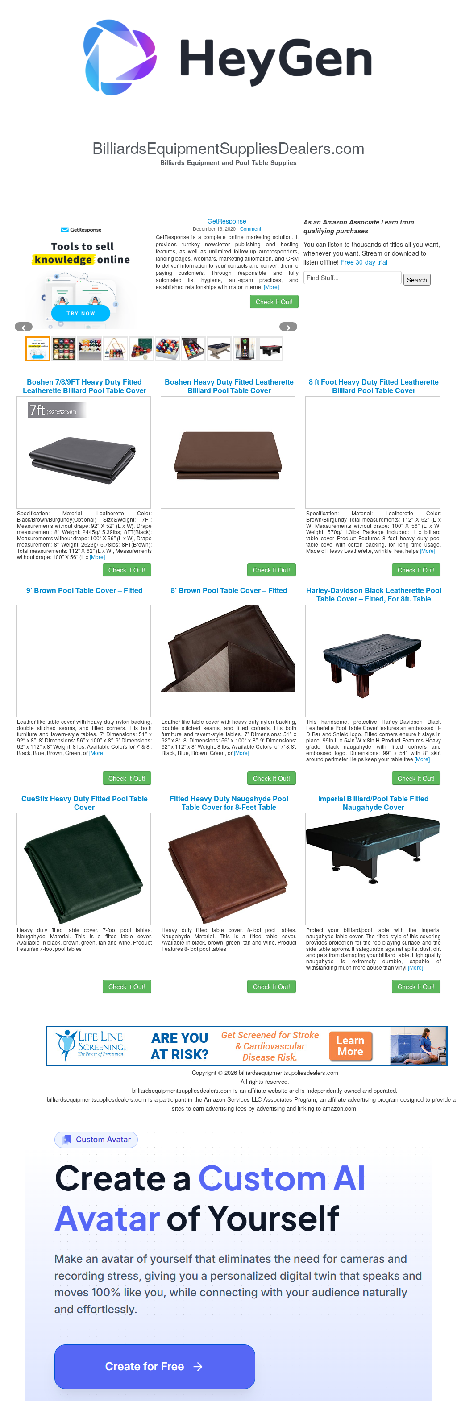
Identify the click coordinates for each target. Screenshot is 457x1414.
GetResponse (227, 220)
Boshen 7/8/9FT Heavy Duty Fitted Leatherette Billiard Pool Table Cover (84, 386)
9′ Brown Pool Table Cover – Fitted (84, 590)
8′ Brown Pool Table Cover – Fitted (229, 590)
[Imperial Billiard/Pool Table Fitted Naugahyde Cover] (373, 847)
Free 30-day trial (364, 261)
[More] (271, 286)
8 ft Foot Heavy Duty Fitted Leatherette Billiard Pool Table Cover (374, 386)
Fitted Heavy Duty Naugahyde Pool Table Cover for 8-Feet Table (229, 802)
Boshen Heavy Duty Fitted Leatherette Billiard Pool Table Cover (229, 386)
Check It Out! (274, 301)
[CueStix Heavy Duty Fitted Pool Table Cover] (84, 868)
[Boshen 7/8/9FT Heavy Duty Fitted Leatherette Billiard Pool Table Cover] (83, 451)
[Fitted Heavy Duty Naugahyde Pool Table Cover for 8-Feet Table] (228, 868)
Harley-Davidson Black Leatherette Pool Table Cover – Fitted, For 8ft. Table (373, 594)
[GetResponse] (81, 273)
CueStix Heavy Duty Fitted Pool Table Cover (84, 802)
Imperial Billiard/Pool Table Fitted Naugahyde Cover (373, 802)
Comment (250, 228)
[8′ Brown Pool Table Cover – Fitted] (228, 647)
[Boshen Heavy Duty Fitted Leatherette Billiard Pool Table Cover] (228, 451)
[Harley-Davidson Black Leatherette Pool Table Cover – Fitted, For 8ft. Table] (372, 659)
